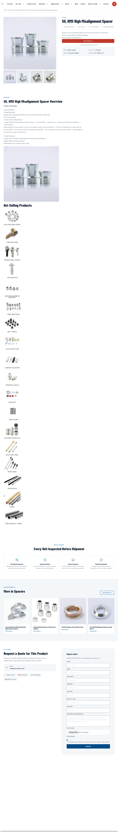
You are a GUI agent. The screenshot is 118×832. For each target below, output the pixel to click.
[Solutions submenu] (47, 4)
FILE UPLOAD (70, 728)
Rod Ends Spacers (33, 10)
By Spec (10, 4)
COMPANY (70, 684)
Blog (76, 4)
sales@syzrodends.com (17, 668)
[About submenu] (71, 4)
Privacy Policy (90, 742)
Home (5, 10)
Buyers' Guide (92, 4)
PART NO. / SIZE (71, 699)
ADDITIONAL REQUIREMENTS (75, 714)
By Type (18, 4)
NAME (68, 661)
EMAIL (68, 669)
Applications (55, 4)
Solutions (42, 4)
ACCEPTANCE (71, 736)
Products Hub (31, 4)
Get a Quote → (88, 41)
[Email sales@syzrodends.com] (114, 4)
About (67, 4)
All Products (11, 10)
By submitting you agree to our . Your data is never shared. (88, 742)
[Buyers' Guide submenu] (100, 4)
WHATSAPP (70, 676)
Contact (106, 4)
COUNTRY (70, 691)
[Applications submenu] (61, 4)
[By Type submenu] (23, 4)
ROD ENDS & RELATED (21, 10)
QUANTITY (70, 706)
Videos (83, 4)
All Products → (107, 592)
